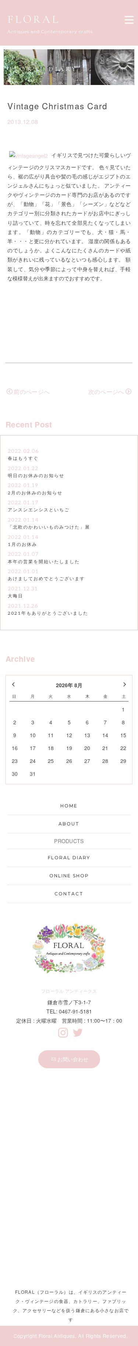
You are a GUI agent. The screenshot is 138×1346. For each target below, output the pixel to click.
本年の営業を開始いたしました (44, 562)
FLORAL (33, 19)
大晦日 (15, 596)
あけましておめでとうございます (46, 579)
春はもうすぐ (23, 458)
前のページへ (32, 391)
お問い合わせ (72, 1059)
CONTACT (69, 893)
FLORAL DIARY (69, 857)
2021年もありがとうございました (48, 613)
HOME (69, 806)
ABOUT (69, 824)
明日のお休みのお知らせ (36, 476)
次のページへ (106, 391)
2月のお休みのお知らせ (35, 493)
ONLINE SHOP (69, 875)
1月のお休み (22, 544)
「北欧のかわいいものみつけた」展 (49, 527)
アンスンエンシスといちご (39, 510)
